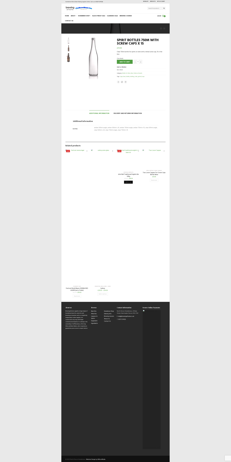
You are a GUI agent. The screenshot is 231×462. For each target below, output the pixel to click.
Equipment (94, 321)
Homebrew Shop (84, 16)
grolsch (140, 77)
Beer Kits (153, 1)
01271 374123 (99, 2)
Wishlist (145, 1)
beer (124, 77)
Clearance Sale (112, 16)
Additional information (99, 113)
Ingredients (94, 323)
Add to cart (125, 62)
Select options (103, 294)
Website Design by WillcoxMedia (95, 459)
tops (143, 77)
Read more (77, 296)
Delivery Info (107, 314)
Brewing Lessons (109, 316)
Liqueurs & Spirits (94, 317)
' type (121, 77)
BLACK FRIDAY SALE (98, 16)
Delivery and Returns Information (128, 113)
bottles (128, 77)
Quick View (77, 283)
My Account (161, 1)
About (73, 16)
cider (136, 77)
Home (67, 16)
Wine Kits (94, 314)
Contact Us (69, 21)
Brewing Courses (126, 16)
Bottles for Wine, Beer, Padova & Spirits (132, 73)
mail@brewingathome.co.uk (126, 316)
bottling (132, 77)
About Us (107, 319)
